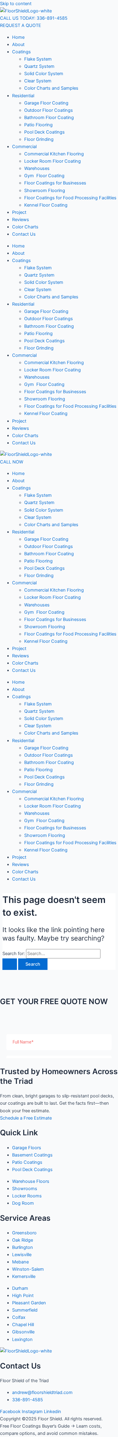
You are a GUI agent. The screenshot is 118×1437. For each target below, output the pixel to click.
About (18, 44)
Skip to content (15, 3)
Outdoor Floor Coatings (48, 110)
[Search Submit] (9, 964)
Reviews (20, 219)
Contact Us (24, 234)
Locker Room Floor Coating (52, 161)
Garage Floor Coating (46, 103)
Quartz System (39, 66)
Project (19, 212)
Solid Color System (43, 73)
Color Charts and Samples (51, 88)
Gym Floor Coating (44, 175)
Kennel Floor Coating (45, 205)
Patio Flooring (38, 125)
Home (18, 37)
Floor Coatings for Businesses (55, 183)
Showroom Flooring (44, 190)
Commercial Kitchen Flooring (54, 154)
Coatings (21, 52)
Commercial (24, 146)
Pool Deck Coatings (44, 132)
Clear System (37, 81)
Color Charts (25, 227)
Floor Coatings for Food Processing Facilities (70, 198)
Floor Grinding (39, 139)
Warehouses (37, 168)
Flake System (38, 59)
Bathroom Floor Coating (49, 117)
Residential (23, 95)
